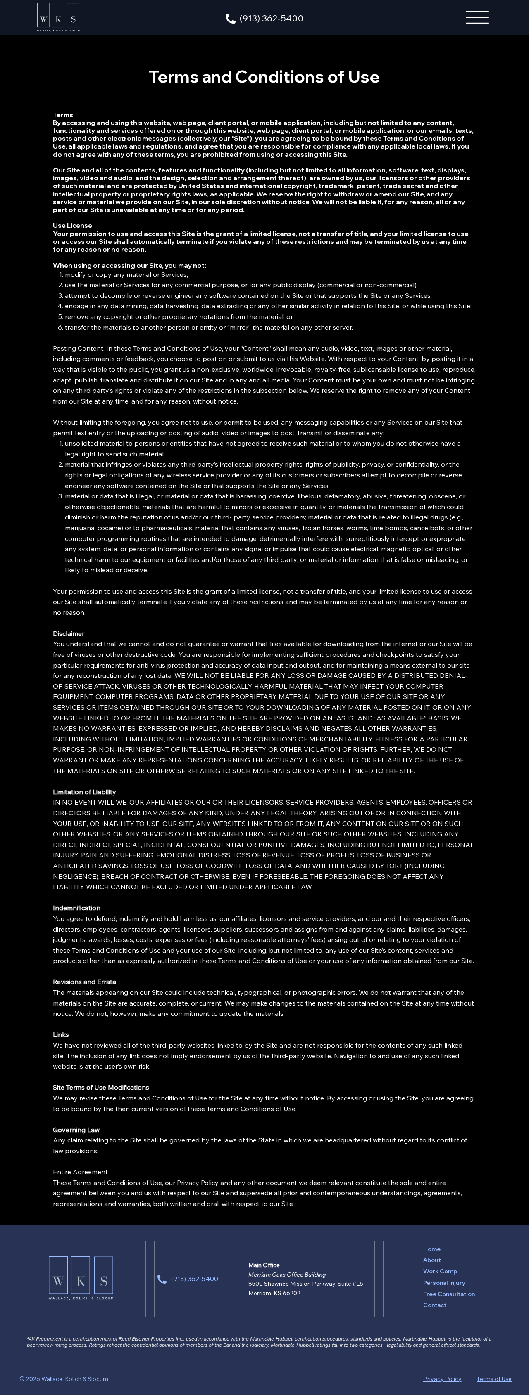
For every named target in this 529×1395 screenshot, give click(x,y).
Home (432, 1249)
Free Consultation (449, 1294)
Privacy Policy (442, 1379)
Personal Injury (444, 1282)
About (432, 1260)
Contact (434, 1305)
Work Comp (440, 1271)
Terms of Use (494, 1379)
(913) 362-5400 (271, 18)
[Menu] (478, 17)
